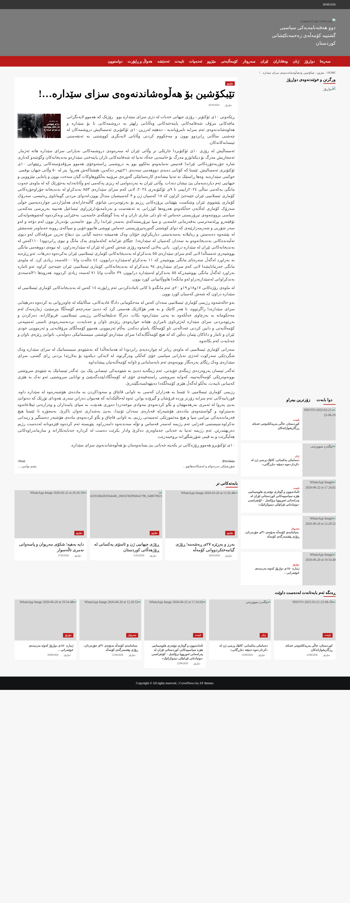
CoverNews (187, 683)
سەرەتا (325, 61)
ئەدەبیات (195, 61)
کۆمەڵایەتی (229, 61)
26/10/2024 (213, 105)
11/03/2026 (138, 555)
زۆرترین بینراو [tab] (298, 399)
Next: (27, 463)
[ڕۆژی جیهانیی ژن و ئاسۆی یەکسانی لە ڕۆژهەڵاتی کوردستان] (126, 514)
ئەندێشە (163, 61)
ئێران (264, 61)
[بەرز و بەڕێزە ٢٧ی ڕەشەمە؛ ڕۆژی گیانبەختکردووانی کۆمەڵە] (201, 514)
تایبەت (179, 61)
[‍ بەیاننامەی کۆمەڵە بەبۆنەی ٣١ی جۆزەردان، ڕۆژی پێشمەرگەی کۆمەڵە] (319, 520)
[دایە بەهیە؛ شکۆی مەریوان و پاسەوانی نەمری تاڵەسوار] (51, 514)
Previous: (209, 463)
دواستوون (115, 61)
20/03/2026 (214, 555)
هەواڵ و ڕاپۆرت (140, 61)
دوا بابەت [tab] (325, 399)
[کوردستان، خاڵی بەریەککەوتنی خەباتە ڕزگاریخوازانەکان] (319, 412)
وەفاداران (280, 61)
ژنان (296, 61)
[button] (17, 61)
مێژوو (211, 61)
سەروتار (249, 61)
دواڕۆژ (309, 61)
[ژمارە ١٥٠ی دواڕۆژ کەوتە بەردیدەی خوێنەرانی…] (319, 557)
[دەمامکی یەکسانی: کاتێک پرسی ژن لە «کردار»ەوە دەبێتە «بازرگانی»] (323, 446)
